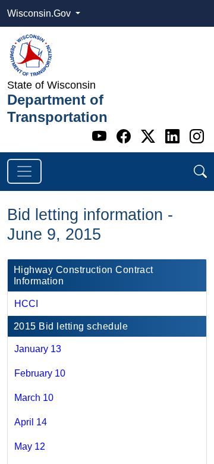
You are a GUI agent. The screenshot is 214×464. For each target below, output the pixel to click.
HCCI (26, 304)
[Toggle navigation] (24, 171)
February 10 (39, 373)
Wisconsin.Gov (40, 13)
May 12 (29, 446)
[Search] (200, 171)
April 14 (30, 422)
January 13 (37, 349)
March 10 (34, 398)
